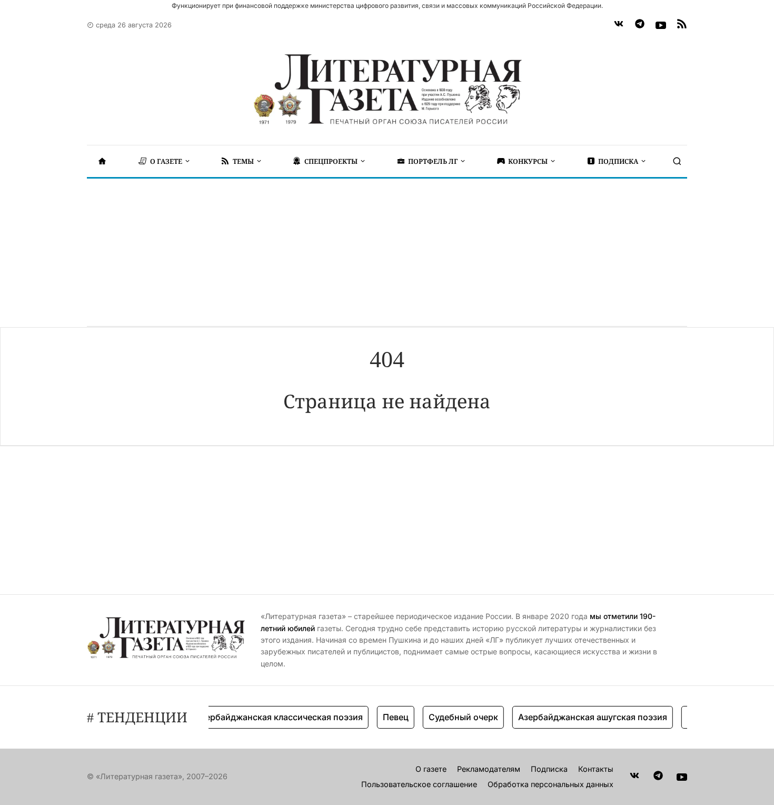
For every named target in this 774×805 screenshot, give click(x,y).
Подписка (549, 768)
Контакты (595, 768)
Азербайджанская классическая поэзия (271, 717)
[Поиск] (677, 161)
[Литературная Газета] (387, 89)
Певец (388, 717)
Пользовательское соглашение (419, 784)
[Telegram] (639, 25)
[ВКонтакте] (618, 25)
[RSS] (682, 25)
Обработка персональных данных (550, 784)
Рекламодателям (488, 768)
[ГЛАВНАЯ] (102, 161)
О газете (430, 768)
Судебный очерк (455, 717)
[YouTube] (661, 25)
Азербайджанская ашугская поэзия (584, 717)
